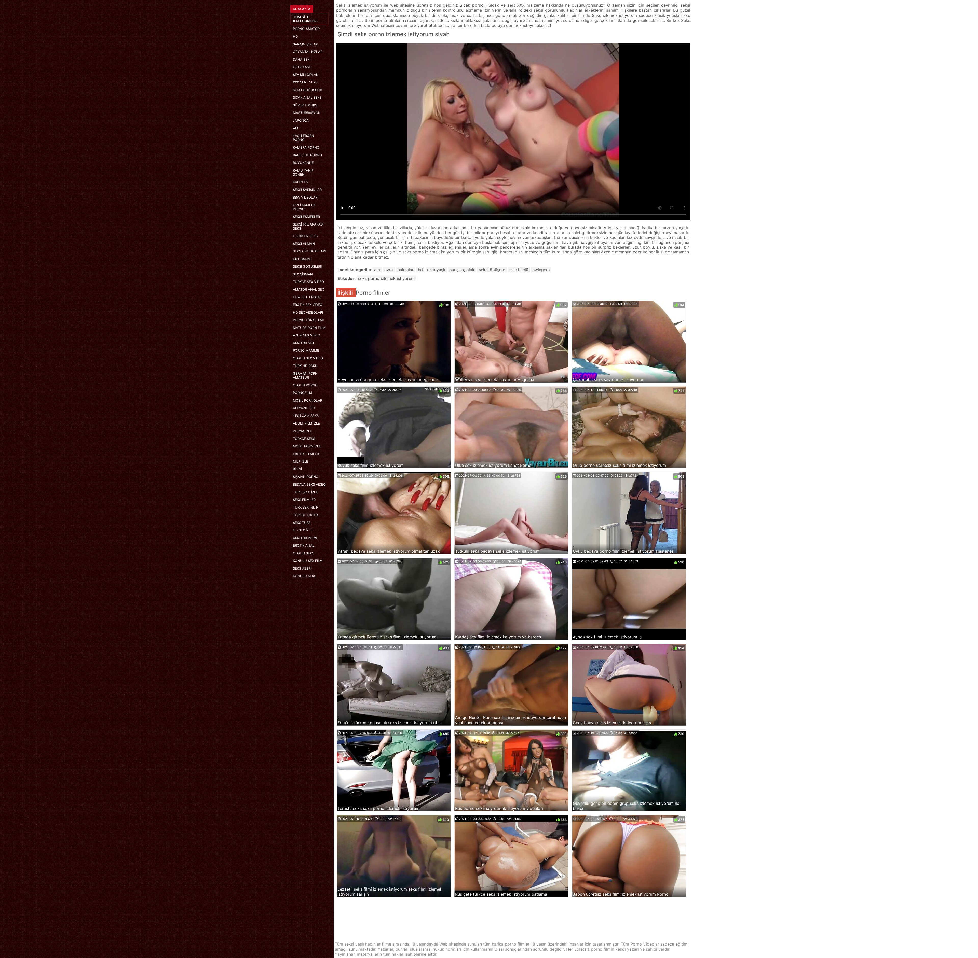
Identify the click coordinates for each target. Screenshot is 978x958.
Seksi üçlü (518, 269)
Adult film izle (306, 423)
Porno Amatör (306, 29)
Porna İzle (302, 431)
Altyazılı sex (304, 408)
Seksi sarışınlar (307, 190)
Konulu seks (304, 576)
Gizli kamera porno (304, 207)
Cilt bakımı (302, 259)
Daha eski (301, 59)
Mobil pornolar (307, 400)
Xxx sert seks (305, 82)
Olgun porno (305, 385)
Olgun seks (303, 553)
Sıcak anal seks (307, 97)
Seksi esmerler (306, 217)
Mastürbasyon (307, 113)
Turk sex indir (305, 507)
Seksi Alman (304, 244)
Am (295, 128)
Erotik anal (303, 545)
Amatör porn (305, 538)
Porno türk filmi (308, 320)
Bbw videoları (305, 197)
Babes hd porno (307, 155)
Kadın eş (300, 182)
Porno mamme (306, 350)
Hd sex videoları (308, 312)
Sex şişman (303, 274)
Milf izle (300, 461)
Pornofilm (302, 393)
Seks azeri (302, 568)
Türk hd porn (305, 366)
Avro (388, 269)
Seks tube (302, 522)
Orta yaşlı (302, 67)
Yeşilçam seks (306, 416)
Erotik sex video (307, 305)
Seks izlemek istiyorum (615, 15)
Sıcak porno (472, 5)
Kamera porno (306, 147)
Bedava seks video (309, 484)
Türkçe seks (304, 438)
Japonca (301, 120)
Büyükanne (303, 163)
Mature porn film (309, 328)
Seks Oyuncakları (309, 251)
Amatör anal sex (308, 289)
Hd (295, 36)
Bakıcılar (405, 269)
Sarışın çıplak (305, 44)
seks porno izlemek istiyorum (386, 278)
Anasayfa (301, 9)
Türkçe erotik (305, 515)
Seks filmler (304, 500)
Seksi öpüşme (492, 269)
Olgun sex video (308, 358)
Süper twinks (305, 105)
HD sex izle (303, 530)
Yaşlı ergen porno (303, 138)
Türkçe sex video (308, 282)
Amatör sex (303, 343)
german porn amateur (305, 375)
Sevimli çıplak (305, 75)
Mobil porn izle (307, 446)
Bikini (297, 469)
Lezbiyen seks (305, 236)
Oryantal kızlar (307, 52)
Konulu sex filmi (308, 561)
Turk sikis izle (305, 492)
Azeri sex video (306, 335)
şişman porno (305, 477)
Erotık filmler (306, 454)
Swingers (541, 269)
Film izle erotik (307, 297)
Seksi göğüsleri (307, 90)
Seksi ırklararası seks (308, 226)
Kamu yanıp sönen (303, 172)
